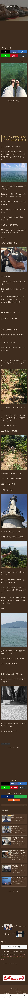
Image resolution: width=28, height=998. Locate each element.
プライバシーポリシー (21, 991)
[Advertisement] (14, 32)
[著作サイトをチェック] (7, 796)
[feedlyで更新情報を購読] (20, 796)
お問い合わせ (7, 993)
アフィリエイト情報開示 (20, 993)
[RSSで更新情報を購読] (14, 800)
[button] (22, 55)
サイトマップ (7, 991)
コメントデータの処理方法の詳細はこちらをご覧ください (14, 956)
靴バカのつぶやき (6, 743)
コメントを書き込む (14, 947)
